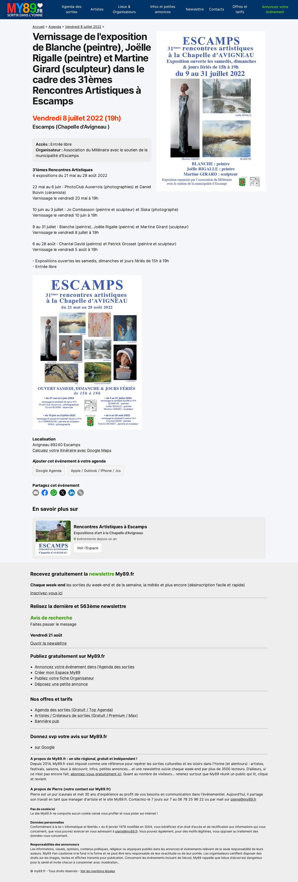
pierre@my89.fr (243, 799)
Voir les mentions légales (97, 871)
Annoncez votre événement (275, 9)
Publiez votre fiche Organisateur (64, 678)
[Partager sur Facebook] (44, 492)
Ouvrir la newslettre (48, 643)
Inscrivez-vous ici (46, 593)
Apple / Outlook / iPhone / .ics (96, 470)
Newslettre (195, 9)
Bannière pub (47, 721)
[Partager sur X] (62, 492)
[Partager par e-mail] (36, 492)
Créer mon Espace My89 (57, 672)
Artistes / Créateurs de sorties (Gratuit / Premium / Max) (86, 715)
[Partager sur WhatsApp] (53, 492)
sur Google (45, 747)
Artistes (97, 9)
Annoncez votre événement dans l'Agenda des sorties (84, 667)
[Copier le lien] (80, 492)
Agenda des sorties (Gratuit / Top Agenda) (74, 710)
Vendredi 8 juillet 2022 (83, 27)
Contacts (216, 9)
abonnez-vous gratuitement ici (96, 774)
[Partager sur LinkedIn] (71, 492)
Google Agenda (49, 470)
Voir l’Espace (87, 548)
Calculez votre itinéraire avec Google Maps (72, 450)
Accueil (39, 27)
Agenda (54, 27)
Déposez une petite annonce (61, 684)
